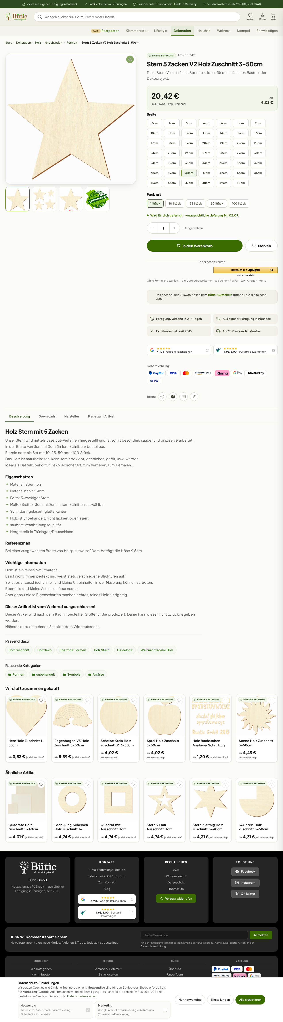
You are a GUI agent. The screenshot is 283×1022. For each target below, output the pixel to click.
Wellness (223, 31)
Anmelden (261, 935)
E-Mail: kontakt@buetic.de (107, 869)
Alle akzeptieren (250, 999)
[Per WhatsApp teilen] (162, 396)
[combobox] (140, 17)
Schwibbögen (267, 31)
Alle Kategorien (41, 969)
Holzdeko (44, 650)
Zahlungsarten (108, 974)
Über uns (175, 969)
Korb (273, 19)
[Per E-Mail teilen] (183, 396)
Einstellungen (220, 999)
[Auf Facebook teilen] (173, 396)
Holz (38, 42)
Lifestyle (160, 31)
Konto (262, 19)
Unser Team (175, 974)
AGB (176, 869)
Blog (107, 889)
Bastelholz (125, 650)
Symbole (73, 674)
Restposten (106, 31)
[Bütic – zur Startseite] (16, 17)
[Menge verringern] (152, 228)
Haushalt (203, 31)
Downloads (47, 416)
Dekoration (182, 31)
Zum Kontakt (107, 882)
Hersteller (71, 416)
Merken (250, 19)
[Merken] (41, 700)
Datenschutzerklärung (153, 946)
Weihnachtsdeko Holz (157, 650)
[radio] (154, 123)
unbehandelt (53, 42)
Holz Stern (101, 650)
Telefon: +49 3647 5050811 (107, 876)
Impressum (176, 889)
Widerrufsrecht (176, 876)
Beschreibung (19, 416)
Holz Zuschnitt (18, 650)
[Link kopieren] (194, 396)
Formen (72, 42)
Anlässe (98, 674)
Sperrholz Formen (72, 650)
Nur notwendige (190, 999)
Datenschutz (176, 882)
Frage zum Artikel (101, 416)
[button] (245, 272)
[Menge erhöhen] (175, 228)
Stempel (243, 31)
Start (8, 42)
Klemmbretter (136, 31)
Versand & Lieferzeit (108, 969)
